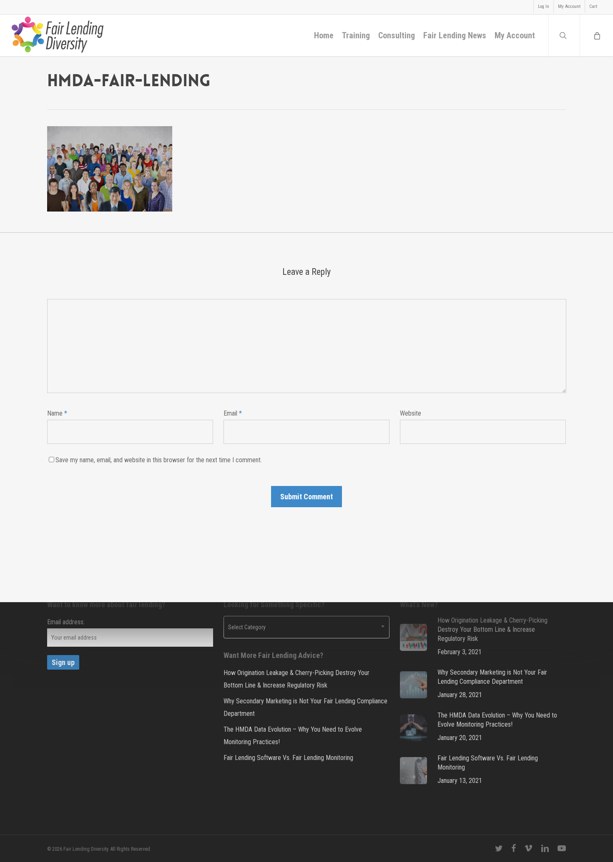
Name (57, 413)
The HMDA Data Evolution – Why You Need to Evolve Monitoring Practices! (293, 735)
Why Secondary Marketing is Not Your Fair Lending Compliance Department (305, 707)
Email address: (66, 622)
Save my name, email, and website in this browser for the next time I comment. (158, 460)
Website (410, 413)
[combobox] (306, 627)
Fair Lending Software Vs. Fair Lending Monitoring (288, 758)
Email (233, 413)
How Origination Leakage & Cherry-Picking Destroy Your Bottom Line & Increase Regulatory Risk (296, 679)
